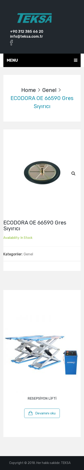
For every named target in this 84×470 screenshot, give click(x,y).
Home (28, 90)
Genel (49, 90)
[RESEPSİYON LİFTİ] (42, 354)
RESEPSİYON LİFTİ (42, 398)
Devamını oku (45, 413)
